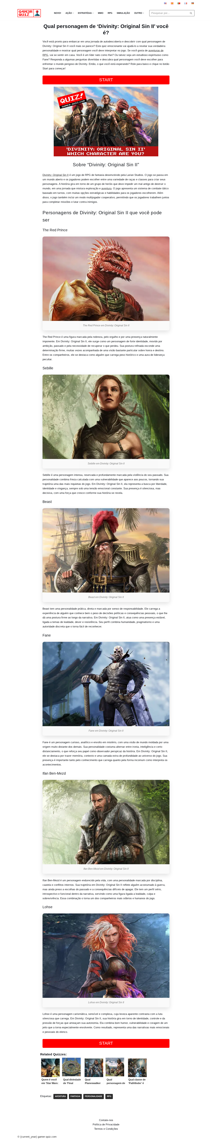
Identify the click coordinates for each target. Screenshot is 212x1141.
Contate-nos (106, 1120)
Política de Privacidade (106, 1124)
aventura (106, 188)
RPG (110, 13)
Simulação (123, 13)
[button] (73, 13)
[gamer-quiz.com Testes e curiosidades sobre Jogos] (30, 13)
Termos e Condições (106, 1128)
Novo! (57, 13)
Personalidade (93, 1096)
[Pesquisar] (190, 13)
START (106, 79)
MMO (100, 13)
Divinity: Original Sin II (56, 175)
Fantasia (75, 1096)
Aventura (60, 1096)
